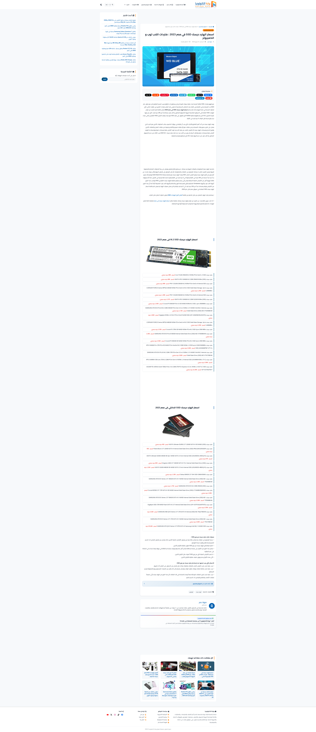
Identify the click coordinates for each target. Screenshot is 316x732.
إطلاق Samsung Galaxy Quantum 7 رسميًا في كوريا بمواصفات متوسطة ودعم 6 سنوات (120, 32)
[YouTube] (107, 714)
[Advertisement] (178, 17)
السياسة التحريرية (162, 714)
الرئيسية (211, 27)
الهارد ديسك (198, 592)
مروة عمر (210, 42)
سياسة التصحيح (162, 717)
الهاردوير (191, 592)
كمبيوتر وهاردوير (203, 27)
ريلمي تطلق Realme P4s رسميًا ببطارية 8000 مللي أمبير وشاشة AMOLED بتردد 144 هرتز (120, 27)
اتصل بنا (142, 719)
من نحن (142, 714)
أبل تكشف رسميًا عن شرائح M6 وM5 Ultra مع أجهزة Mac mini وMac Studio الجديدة (120, 44)
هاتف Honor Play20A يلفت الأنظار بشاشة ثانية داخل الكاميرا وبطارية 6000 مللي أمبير (119, 55)
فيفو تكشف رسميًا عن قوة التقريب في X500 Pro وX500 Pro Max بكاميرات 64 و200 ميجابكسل (120, 21)
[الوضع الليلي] (101, 4)
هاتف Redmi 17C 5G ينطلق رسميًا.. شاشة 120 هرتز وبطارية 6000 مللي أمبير (119, 49)
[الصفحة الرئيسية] (205, 4)
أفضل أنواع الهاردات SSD (175, 195)
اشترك (104, 79)
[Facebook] (122, 714)
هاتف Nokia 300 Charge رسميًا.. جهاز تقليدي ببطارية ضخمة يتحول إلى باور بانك (119, 61)
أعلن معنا (142, 717)
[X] (111, 714)
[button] (127, 4)
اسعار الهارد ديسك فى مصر (162, 201)
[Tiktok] (118, 714)
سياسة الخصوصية (162, 719)
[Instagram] (115, 714)
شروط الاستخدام (162, 722)
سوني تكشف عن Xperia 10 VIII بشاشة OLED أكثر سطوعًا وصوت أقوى (119, 38)
